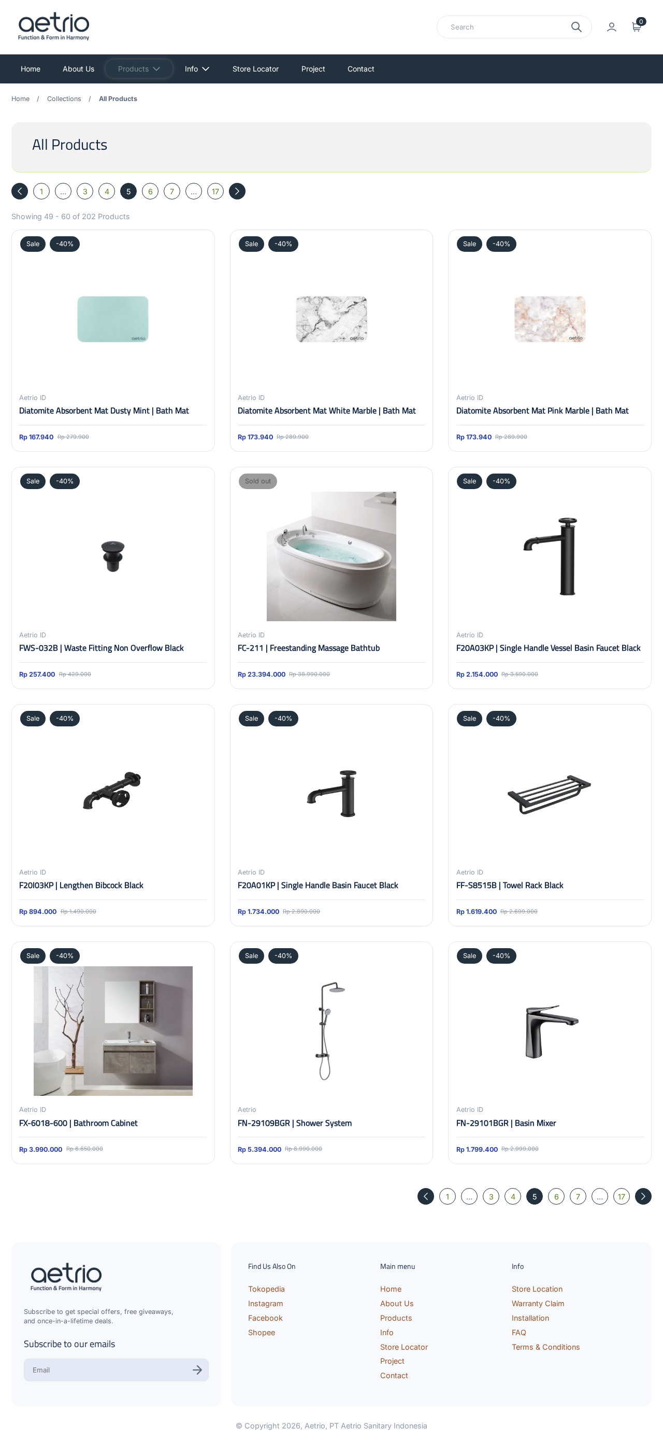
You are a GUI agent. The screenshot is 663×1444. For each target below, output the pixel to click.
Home (30, 68)
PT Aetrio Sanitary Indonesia (378, 1425)
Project (313, 68)
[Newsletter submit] (197, 1370)
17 (215, 191)
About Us (78, 68)
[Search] (576, 27)
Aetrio (315, 1425)
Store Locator (256, 68)
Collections (64, 99)
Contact (361, 68)
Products (133, 68)
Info (191, 68)
